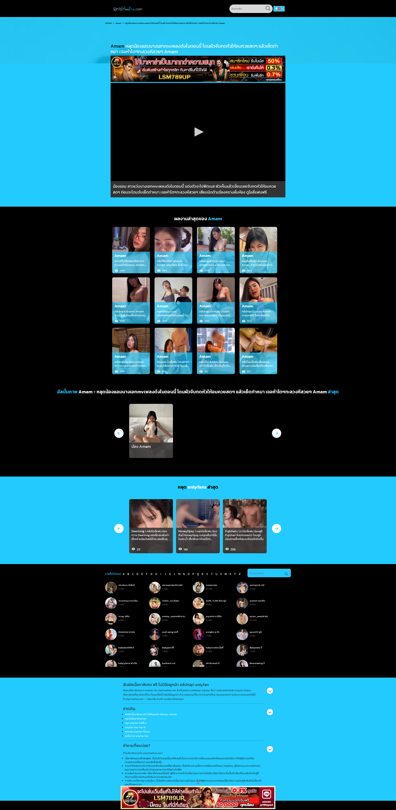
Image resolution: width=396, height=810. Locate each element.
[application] (198, 132)
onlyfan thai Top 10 (135, 727)
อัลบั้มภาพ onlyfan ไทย (136, 736)
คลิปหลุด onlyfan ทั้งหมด (137, 731)
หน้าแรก (108, 23)
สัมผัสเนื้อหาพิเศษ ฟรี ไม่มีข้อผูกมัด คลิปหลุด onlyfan (151, 714)
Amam (118, 23)
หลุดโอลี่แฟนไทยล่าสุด (136, 718)
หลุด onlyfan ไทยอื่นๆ (135, 723)
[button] (279, 9)
